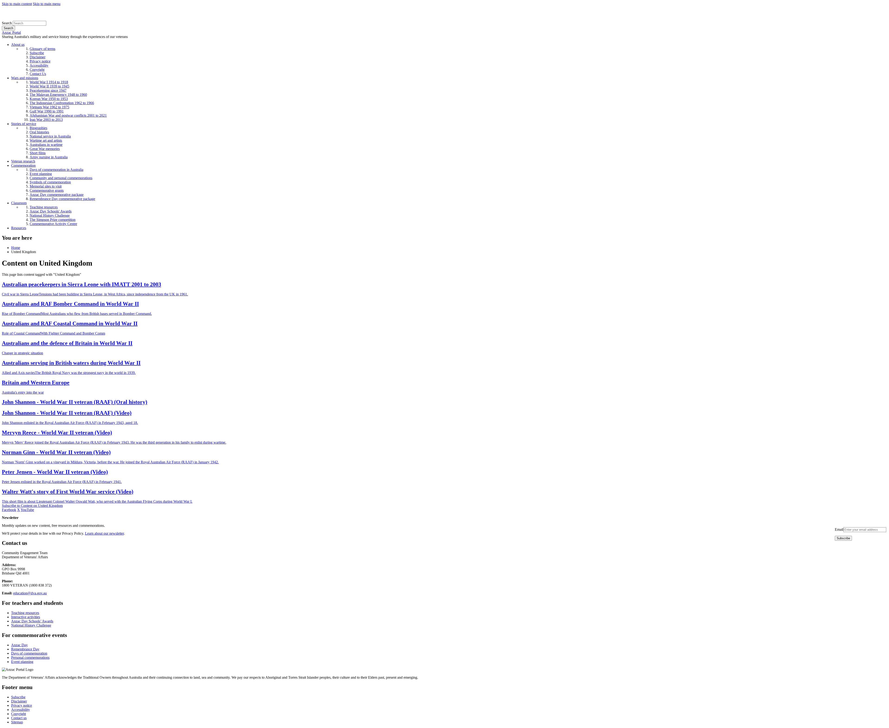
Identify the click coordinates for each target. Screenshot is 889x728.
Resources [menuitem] (18, 228)
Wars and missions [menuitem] (24, 78)
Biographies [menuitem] (38, 128)
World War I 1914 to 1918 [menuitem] (49, 82)
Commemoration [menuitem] (23, 165)
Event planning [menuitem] (41, 174)
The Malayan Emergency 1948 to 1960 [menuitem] (58, 95)
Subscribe (18, 697)
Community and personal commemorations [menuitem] (61, 178)
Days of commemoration (29, 653)
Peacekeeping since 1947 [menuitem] (48, 90)
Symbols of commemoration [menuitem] (50, 182)
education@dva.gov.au (30, 593)
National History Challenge (31, 625)
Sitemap (17, 722)
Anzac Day (19, 645)
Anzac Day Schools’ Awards (32, 621)
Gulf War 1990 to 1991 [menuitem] (47, 111)
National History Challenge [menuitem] (50, 215)
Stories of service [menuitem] (23, 124)
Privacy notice (21, 705)
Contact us (19, 718)
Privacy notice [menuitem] (40, 61)
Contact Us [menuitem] (38, 74)
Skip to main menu (46, 4)
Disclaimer (19, 701)
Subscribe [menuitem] (37, 53)
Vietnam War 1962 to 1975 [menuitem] (49, 107)
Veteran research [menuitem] (23, 161)
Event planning (22, 662)
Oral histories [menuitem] (39, 132)
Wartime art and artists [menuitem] (46, 140)
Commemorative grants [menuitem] (47, 190)
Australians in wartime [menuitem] (46, 145)
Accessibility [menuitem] (39, 65)
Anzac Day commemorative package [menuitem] (57, 195)
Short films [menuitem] (38, 153)
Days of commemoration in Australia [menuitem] (56, 170)
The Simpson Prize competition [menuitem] (52, 220)
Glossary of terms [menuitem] (42, 49)
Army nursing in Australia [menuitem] (49, 157)
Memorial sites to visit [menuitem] (46, 186)
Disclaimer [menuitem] (37, 57)
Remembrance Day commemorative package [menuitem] (62, 199)
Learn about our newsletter (104, 533)
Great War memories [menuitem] (45, 149)
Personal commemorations (30, 657)
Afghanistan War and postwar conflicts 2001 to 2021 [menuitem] (68, 115)
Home (15, 248)
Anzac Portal (11, 33)
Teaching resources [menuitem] (44, 207)
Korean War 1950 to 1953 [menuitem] (49, 99)
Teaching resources (25, 613)
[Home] (36, 19)
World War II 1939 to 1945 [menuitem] (49, 86)
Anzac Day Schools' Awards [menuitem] (51, 211)
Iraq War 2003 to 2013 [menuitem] (46, 120)
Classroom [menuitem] (19, 203)
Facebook (9, 510)
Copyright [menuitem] (37, 70)
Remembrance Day (25, 649)
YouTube (27, 510)
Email (839, 529)
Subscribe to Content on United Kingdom (32, 506)
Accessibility (20, 710)
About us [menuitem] (18, 45)
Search (7, 23)
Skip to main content (17, 4)
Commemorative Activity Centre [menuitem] (53, 224)
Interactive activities (25, 617)
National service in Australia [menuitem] (50, 136)
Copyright (18, 714)
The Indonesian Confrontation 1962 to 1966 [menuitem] (62, 103)
